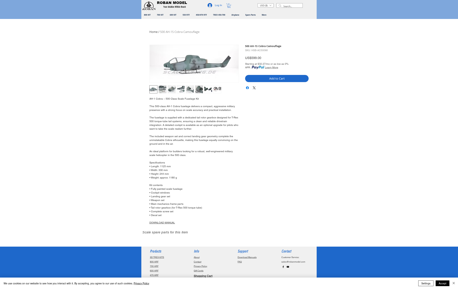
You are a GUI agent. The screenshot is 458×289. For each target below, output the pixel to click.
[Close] (454, 283)
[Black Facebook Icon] (283, 266)
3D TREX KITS (157, 257)
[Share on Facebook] (247, 88)
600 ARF (154, 271)
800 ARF (154, 262)
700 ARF (154, 266)
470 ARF (154, 275)
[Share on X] (254, 88)
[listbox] (266, 5)
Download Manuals (247, 257)
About (196, 257)
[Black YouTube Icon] (287, 266)
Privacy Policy (141, 283)
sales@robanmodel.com (293, 262)
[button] (175, 7)
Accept (442, 283)
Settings (425, 283)
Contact (197, 262)
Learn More (271, 67)
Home (153, 32)
